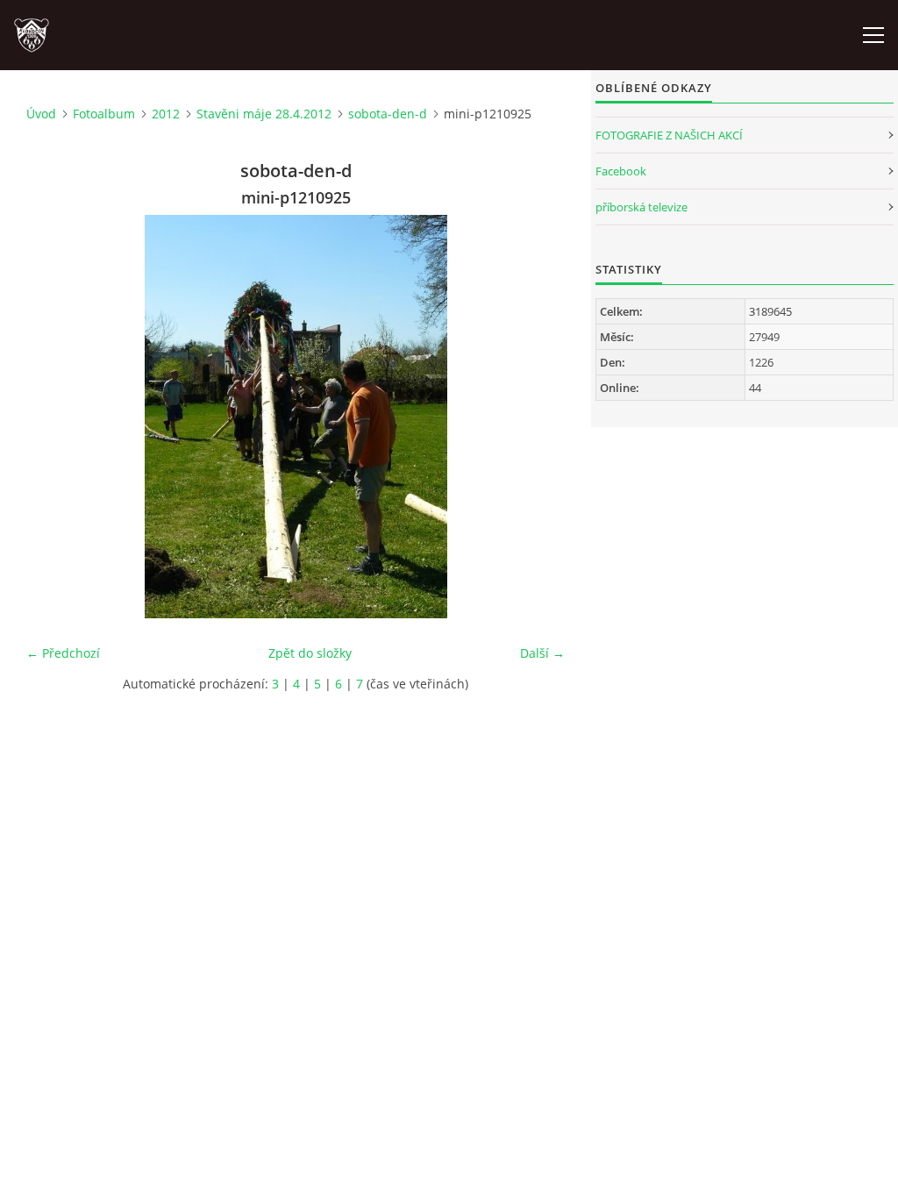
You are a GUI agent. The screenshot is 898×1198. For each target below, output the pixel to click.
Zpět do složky (310, 653)
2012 (166, 113)
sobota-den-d (387, 113)
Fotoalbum (104, 113)
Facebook (620, 171)
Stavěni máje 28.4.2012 (263, 113)
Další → (542, 653)
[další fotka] (536, 416)
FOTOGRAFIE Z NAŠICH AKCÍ (669, 135)
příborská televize (641, 207)
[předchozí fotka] (55, 416)
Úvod (41, 113)
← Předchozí (63, 653)
